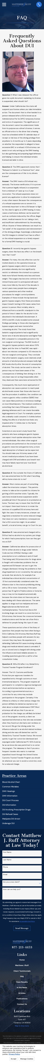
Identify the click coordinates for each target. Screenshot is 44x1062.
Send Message (22, 928)
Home (22, 960)
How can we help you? (12, 889)
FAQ (22, 976)
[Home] (21, 4)
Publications (22, 999)
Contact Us (22, 1004)
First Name (7, 852)
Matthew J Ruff (22, 965)
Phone (5, 867)
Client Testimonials (22, 971)
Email (5, 874)
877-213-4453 (22, 947)
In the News (22, 987)
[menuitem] (11, 781)
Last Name (7, 860)
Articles (21, 993)
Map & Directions (22, 1026)
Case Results (22, 982)
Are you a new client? (11, 882)
